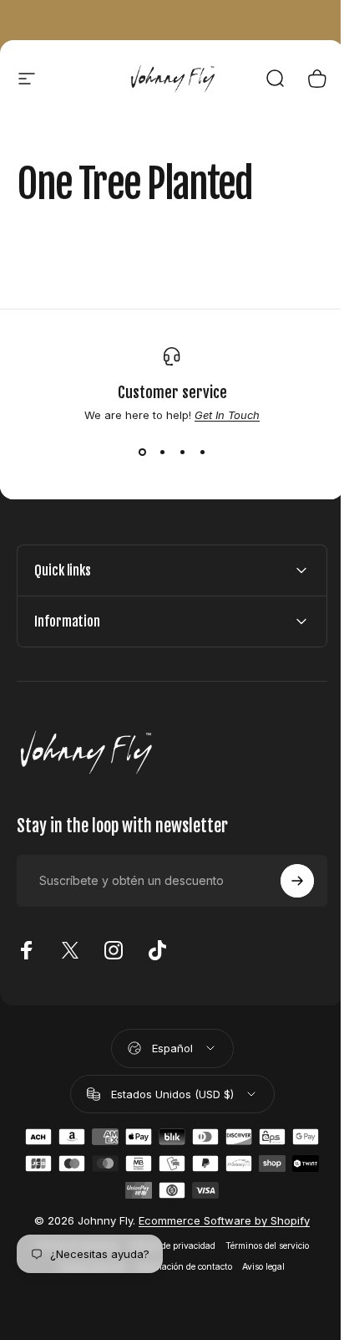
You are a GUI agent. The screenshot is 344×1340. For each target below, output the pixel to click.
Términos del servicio (261, 1245)
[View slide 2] (162, 452)
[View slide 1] (142, 452)
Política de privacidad (166, 1245)
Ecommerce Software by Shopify (218, 1220)
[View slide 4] (202, 452)
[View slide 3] (182, 452)
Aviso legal (257, 1266)
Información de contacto (177, 1266)
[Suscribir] (284, 881)
